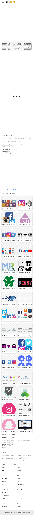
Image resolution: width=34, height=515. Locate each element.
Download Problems (13, 190)
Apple (3, 470)
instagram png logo (7, 144)
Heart (3, 467)
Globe (3, 498)
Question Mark (21, 504)
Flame (18, 467)
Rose (3, 487)
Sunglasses (5, 473)
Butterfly (19, 470)
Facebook (4, 506)
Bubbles (4, 481)
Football (4, 492)
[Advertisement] (17, 24)
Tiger (3, 484)
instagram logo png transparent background (13, 141)
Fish (18, 495)
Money (19, 506)
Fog (18, 481)
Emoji (18, 487)
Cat (18, 473)
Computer (19, 498)
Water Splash (20, 501)
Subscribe (19, 476)
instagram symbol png (8, 138)
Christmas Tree (6, 490)
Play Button (5, 478)
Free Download (17, 96)
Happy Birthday (6, 495)
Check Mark (20, 490)
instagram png (18, 144)
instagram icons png (7, 146)
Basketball (4, 476)
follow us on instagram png (23, 138)
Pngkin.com (5, 504)
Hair (18, 492)
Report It (4, 190)
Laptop (18, 478)
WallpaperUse (20, 484)
